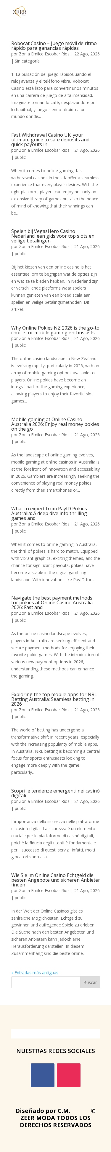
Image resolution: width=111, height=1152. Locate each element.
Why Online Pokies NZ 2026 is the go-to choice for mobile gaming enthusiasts (55, 330)
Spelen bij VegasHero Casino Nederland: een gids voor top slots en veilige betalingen (52, 236)
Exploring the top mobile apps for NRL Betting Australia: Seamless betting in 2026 (54, 699)
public (20, 157)
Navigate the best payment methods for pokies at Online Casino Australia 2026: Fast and (52, 603)
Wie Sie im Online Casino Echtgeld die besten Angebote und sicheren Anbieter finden (55, 880)
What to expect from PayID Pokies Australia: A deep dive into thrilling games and (49, 513)
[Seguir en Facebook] (42, 1075)
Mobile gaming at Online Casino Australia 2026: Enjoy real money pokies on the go (55, 424)
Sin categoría (27, 61)
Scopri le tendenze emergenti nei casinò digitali (55, 793)
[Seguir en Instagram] (69, 1075)
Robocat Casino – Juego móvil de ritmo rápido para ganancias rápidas (54, 45)
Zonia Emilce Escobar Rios (44, 54)
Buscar (90, 982)
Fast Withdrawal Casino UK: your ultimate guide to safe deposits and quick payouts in (50, 140)
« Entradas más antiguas (34, 972)
